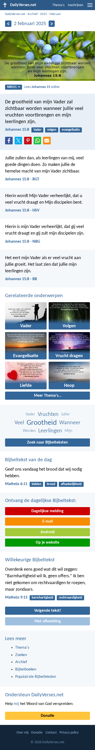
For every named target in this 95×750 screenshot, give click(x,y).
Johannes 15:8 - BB (21, 279)
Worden (29, 431)
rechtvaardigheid (70, 597)
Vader (37, 129)
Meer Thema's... (47, 396)
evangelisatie (71, 129)
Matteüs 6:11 (16, 484)
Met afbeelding (47, 621)
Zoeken (21, 655)
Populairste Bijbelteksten (35, 677)
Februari (55, 14)
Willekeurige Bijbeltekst (30, 560)
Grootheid (42, 423)
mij (16, 704)
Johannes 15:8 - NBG (22, 242)
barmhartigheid (42, 597)
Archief (32, 14)
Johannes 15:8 (17, 130)
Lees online (42, 87)
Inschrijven (75, 5)
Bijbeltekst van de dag (28, 460)
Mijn (68, 431)
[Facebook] (10, 142)
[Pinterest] (29, 142)
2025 (43, 14)
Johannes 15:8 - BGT (22, 179)
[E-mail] (48, 142)
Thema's (58, 5)
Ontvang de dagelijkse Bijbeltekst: (40, 500)
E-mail (47, 522)
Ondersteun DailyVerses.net (34, 695)
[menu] (90, 7)
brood (51, 484)
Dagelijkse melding (47, 511)
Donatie (47, 716)
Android (48, 532)
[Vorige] (8, 24)
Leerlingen (50, 431)
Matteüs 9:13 (16, 597)
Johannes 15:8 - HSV (22, 210)
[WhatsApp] (38, 141)
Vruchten (48, 414)
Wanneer (70, 423)
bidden (36, 484)
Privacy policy (69, 733)
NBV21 (12, 87)
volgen (51, 129)
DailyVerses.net (15, 14)
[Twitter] (19, 142)
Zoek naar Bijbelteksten (47, 442)
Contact (51, 733)
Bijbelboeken (25, 669)
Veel (19, 423)
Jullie (65, 414)
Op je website (47, 543)
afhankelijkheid (71, 484)
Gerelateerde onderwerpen (34, 295)
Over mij (22, 733)
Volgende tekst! (47, 611)
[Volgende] (52, 24)
